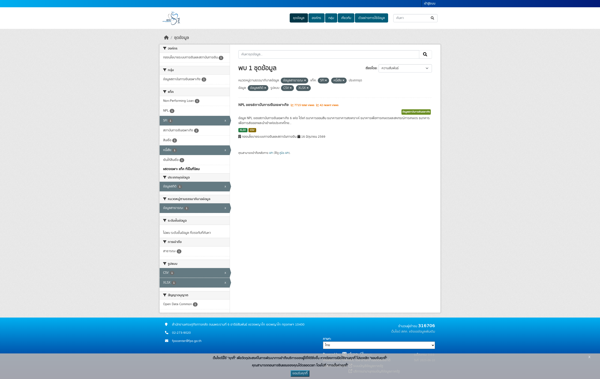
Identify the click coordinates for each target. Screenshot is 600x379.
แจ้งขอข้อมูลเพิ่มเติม (422, 331)
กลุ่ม (331, 18)
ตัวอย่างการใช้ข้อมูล (371, 18)
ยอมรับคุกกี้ (300, 373)
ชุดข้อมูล (298, 18)
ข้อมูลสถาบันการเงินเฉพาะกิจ (416, 112)
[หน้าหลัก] (166, 38)
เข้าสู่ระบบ (429, 3)
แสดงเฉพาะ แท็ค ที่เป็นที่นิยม (181, 169)
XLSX (243, 130)
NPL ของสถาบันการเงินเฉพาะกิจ (264, 105)
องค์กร (316, 18)
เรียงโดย (371, 68)
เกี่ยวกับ (346, 18)
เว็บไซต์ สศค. (399, 331)
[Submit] (433, 18)
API (271, 153)
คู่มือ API (284, 153)
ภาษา (326, 339)
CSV (252, 130)
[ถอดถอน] (305, 81)
